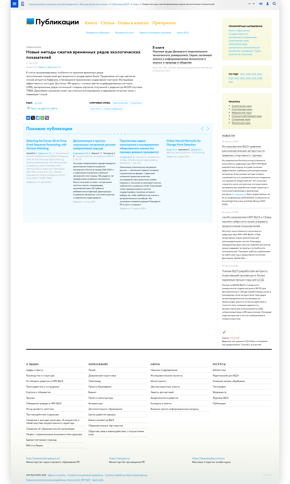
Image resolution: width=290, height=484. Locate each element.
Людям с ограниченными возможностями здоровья (54, 434)
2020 (248, 78)
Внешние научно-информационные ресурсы (174, 408)
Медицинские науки (242, 112)
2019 (254, 78)
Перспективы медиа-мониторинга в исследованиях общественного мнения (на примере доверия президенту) (139, 146)
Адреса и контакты (57, 475)
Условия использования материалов (85, 475)
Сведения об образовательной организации (50, 428)
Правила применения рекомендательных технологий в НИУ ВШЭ (58, 479)
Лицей (91, 370)
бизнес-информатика (239, 30)
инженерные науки (238, 43)
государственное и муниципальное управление (243, 35)
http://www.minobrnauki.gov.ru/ (43, 458)
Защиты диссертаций (162, 392)
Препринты (164, 23)
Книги (91, 23)
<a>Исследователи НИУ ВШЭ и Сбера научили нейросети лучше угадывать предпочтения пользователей (246, 221)
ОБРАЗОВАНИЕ (98, 364)
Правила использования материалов (155, 32)
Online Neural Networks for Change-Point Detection (183, 142)
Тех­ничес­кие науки (241, 122)
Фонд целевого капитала (40, 408)
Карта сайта (97, 479)
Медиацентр (220, 392)
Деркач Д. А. (196, 149)
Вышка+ (92, 392)
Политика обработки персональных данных (126, 475)
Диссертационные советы (165, 386)
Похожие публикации (49, 128)
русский (38, 103)
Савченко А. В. (44, 153)
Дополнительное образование (105, 408)
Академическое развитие (164, 397)
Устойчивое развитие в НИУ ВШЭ (44, 381)
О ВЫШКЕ (32, 364)
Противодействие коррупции (42, 414)
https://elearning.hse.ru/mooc (208, 458)
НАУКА (155, 364)
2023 (231, 78)
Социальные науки (241, 119)
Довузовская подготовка (102, 375)
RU (250, 4)
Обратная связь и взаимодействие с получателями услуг (116, 433)
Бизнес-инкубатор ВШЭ (101, 420)
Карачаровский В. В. (81, 153)
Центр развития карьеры (102, 414)
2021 (242, 78)
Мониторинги (158, 381)
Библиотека (219, 370)
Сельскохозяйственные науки (247, 115)
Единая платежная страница (41, 439)
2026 (248, 74)
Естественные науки (242, 109)
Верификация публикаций (98, 32)
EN (254, 4)
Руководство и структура (40, 375)
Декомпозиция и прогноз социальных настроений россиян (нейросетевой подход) (94, 144)
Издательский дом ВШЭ (226, 375)
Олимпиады (94, 381)
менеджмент (247, 50)
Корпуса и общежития (38, 392)
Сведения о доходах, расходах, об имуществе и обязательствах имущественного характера (52, 421)
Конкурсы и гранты (161, 403)
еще (231, 81)
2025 (253, 74)
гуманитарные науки (239, 40)
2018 (259, 78)
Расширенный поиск (124, 32)
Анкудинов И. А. (127, 157)
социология (234, 54)
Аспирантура (95, 403)
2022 (236, 78)
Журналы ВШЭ (221, 397)
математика (234, 50)
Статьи (107, 23)
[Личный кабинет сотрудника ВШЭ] (267, 4)
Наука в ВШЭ (183, 32)
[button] (111, 134)
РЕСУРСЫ (219, 364)
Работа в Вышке (34, 445)
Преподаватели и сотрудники (42, 386)
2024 (259, 74)
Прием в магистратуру (100, 397)
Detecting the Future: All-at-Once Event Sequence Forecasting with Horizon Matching (47, 144)
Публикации (57, 21)
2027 (242, 74)
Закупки (30, 397)
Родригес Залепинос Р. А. (49, 67)
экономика (246, 54)
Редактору (267, 474)
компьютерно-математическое (244, 47)
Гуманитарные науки (242, 105)
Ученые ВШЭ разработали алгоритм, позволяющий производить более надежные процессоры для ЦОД (245, 275)
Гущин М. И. (171, 149)
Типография (219, 386)
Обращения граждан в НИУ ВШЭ (44, 403)
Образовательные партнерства (105, 425)
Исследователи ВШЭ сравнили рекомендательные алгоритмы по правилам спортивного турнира (243, 150)
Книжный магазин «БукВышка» (229, 381)
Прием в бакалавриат (100, 386)
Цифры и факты (34, 370)
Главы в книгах (133, 23)
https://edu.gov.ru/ (119, 458)
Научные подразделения (164, 370)
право (258, 50)
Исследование (238, 194)
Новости (228, 135)
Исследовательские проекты (167, 375)
